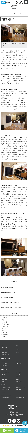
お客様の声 (5, 326)
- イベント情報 (4, 347)
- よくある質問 (4, 363)
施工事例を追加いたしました (7, 287)
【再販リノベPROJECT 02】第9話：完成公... (11, 307)
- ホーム (3, 345)
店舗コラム (5, 332)
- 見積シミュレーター (5, 381)
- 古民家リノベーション (6, 389)
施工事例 (4, 317)
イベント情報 (5, 325)
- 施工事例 (3, 374)
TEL (17, 3)
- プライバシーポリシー (6, 354)
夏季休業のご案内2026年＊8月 (8, 292)
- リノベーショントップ (6, 372)
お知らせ (4, 321)
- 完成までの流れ (4, 379)
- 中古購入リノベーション (6, 387)
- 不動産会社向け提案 (5, 397)
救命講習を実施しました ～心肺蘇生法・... (11, 302)
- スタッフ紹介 (4, 352)
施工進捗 (4, 328)
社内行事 (4, 323)
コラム (4, 330)
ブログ (4, 319)
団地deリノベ (5, 334)
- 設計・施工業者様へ (5, 365)
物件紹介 (4, 336)
